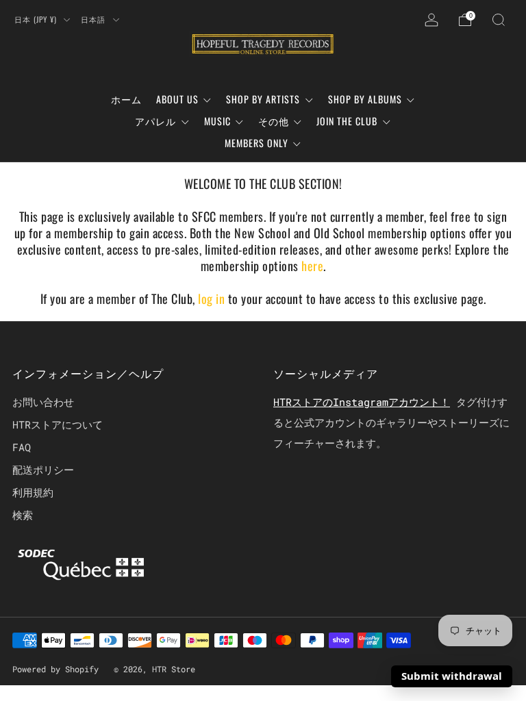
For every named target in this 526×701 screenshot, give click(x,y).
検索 (22, 515)
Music (217, 121)
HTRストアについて (57, 424)
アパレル (155, 121)
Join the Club (346, 121)
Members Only (256, 143)
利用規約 (32, 492)
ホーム (126, 99)
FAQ (21, 447)
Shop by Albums (365, 99)
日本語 (94, 19)
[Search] (498, 20)
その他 (273, 121)
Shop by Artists (263, 99)
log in (213, 298)
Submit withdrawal (451, 676)
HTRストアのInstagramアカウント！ (361, 402)
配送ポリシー (43, 469)
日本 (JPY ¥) (37, 19)
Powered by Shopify (55, 668)
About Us (177, 99)
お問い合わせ (43, 402)
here (312, 266)
